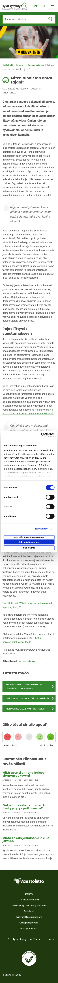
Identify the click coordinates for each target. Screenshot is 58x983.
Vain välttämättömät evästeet (29, 537)
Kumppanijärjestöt (29, 922)
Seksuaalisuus (36, 65)
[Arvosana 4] (40, 737)
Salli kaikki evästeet (29, 542)
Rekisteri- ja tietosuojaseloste (29, 905)
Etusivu (29, 893)
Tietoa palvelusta (29, 899)
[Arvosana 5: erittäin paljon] (51, 737)
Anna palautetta (29, 928)
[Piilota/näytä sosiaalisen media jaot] (35, 6)
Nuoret (20, 65)
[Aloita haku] (50, 19)
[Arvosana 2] (18, 737)
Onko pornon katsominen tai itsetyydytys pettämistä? (24, 806)
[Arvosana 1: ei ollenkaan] (7, 737)
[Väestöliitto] (29, 881)
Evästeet (29, 911)
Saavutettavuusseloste (29, 917)
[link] (29, 785)
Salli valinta (29, 547)
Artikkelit (8, 65)
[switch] (50, 497)
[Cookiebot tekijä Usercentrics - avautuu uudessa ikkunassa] (41, 435)
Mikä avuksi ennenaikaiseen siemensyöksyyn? (24, 774)
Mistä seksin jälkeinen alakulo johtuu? (25, 839)
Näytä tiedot (41, 528)
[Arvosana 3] (29, 737)
